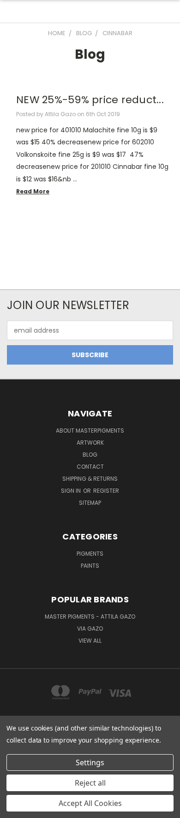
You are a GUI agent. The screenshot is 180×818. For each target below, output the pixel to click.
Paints (90, 566)
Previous (14, 809)
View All (90, 640)
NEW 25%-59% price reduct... (90, 100)
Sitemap (90, 503)
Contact (90, 467)
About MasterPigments (90, 430)
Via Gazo (90, 628)
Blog (90, 455)
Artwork (90, 442)
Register (106, 491)
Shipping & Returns (90, 479)
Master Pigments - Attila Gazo (90, 616)
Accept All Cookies (90, 803)
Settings (90, 762)
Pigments (90, 554)
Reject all (90, 783)
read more (32, 191)
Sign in (71, 491)
